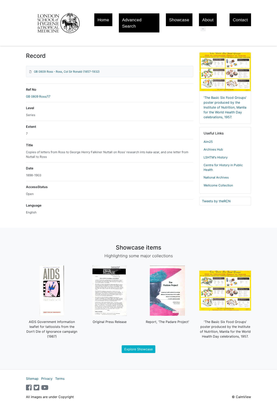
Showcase (179, 19)
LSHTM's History (216, 157)
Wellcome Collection (218, 185)
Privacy (47, 379)
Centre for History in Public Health (223, 167)
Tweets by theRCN (216, 201)
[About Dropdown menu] (203, 28)
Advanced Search (132, 22)
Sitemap (32, 379)
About (208, 19)
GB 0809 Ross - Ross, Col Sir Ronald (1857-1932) (67, 71)
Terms (59, 379)
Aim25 (208, 142)
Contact (240, 19)
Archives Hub (213, 149)
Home (103, 19)
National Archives (216, 177)
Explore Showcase (138, 349)
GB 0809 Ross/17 (38, 96)
